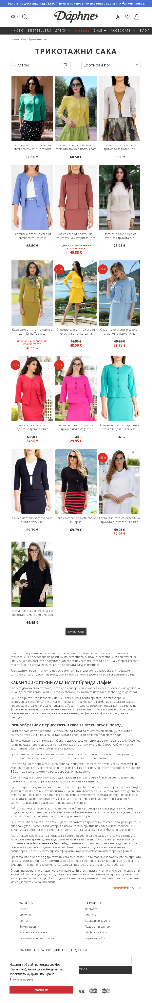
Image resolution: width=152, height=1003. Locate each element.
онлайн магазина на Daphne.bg (46, 843)
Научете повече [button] (21, 979)
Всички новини (29, 926)
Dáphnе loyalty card (97, 932)
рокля (105, 735)
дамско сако (30, 688)
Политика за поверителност (38, 938)
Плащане (91, 915)
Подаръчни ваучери (98, 926)
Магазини (25, 915)
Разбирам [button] (41, 989)
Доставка (91, 909)
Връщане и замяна (97, 921)
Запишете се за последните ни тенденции (53, 950)
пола (118, 735)
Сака (23, 39)
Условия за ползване (33, 932)
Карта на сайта (95, 938)
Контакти (25, 921)
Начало (14, 39)
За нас (23, 909)
